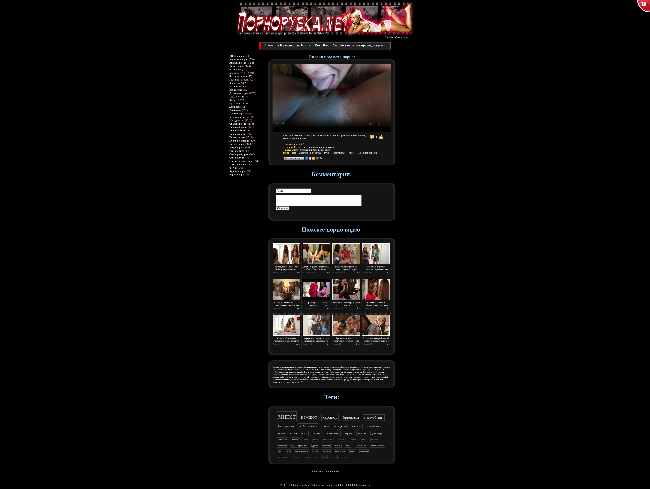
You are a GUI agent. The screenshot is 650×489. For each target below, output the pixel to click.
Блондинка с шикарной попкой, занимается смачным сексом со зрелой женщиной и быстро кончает (376, 342)
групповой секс (283, 457)
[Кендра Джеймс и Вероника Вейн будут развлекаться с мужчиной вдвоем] (286, 264)
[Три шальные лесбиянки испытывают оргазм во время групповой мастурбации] (346, 336)
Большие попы (237, 76)
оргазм (363, 440)
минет (287, 416)
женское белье (340, 451)
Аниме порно (236, 66)
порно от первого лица (299, 446)
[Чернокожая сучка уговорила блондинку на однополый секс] (316, 336)
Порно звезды (237, 130)
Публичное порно (239, 140)
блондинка (286, 426)
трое (288, 451)
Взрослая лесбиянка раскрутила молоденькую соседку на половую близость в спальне (346, 305)
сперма (307, 457)
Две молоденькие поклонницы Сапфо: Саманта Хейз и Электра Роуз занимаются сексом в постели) (316, 271)
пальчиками (327, 440)
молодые (326, 451)
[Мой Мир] (317, 158)
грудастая (374, 440)
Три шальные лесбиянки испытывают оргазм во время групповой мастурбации (346, 341)
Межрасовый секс (239, 117)
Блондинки (235, 69)
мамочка (353, 440)
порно (328, 471)
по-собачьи (374, 426)
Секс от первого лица (241, 161)
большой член (361, 446)
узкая (306, 440)
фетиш (352, 451)
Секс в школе (236, 157)
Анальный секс (237, 62)
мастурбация (374, 417)
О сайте (389, 37)
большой (362, 433)
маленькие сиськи (377, 446)
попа (326, 426)
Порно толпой (237, 137)
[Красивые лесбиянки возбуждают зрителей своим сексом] (376, 300)
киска (315, 440)
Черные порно (237, 174)
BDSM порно (236, 56)
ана (294, 152)
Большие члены (238, 79)
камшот (309, 417)
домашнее (282, 439)
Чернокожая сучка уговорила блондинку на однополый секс (316, 339)
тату (279, 451)
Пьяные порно (237, 144)
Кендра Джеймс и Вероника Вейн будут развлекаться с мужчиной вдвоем (286, 269)
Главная (270, 45)
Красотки (234, 103)
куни (326, 152)
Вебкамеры (235, 89)
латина (334, 457)
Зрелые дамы (236, 96)
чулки (344, 457)
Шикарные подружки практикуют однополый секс (376, 268)
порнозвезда (333, 433)
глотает (295, 439)
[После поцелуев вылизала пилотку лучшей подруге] (346, 264)
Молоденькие (236, 120)
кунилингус (339, 152)
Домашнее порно (238, 93)
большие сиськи (287, 433)
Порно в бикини (238, 127)
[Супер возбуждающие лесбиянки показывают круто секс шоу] (286, 336)
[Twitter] (310, 158)
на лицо (357, 426)
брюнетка (351, 417)
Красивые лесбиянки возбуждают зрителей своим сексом (376, 305)
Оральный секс (237, 123)
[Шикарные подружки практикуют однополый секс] (376, 264)
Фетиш (233, 167)
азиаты (297, 457)
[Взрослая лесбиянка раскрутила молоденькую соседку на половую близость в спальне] (346, 300)
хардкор (330, 417)
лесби (352, 152)
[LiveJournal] (321, 158)
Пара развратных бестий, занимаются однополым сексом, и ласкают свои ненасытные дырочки (316, 306)
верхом (348, 433)
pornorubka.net (303, 485)
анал (305, 433)
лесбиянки (282, 446)
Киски (232, 100)
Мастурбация (236, 113)
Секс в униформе (238, 154)
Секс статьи (401, 37)
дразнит (315, 446)
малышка (341, 440)
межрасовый (364, 451)
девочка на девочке (310, 152)
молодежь (340, 426)
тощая (315, 451)
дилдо (348, 446)
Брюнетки (234, 83)
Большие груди (237, 73)
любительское (308, 426)
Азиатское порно (238, 59)
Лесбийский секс (368, 152)
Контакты (318, 485)
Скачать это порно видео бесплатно (314, 147)
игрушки (326, 446)
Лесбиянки (235, 110)
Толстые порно (237, 164)
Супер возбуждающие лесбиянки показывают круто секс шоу (286, 341)
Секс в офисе (236, 150)
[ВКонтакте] (306, 158)
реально (338, 446)
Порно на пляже (238, 134)
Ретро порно (236, 147)
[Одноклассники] (314, 158)
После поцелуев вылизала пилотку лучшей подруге (346, 268)
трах (325, 457)
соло (316, 457)
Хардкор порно (237, 171)
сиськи (316, 433)
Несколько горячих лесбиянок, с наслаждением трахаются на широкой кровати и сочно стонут (287, 306)
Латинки (234, 106)
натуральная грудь (301, 451)
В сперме (234, 86)
